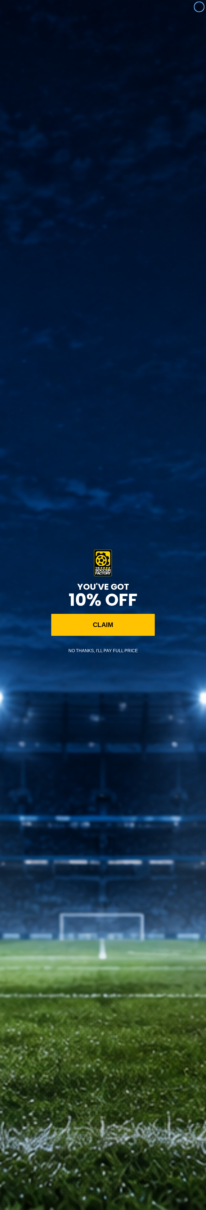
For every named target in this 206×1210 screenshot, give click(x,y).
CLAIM (103, 624)
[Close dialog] (199, 7)
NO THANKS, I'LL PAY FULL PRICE (103, 650)
